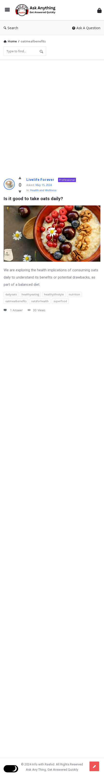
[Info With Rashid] (36, 10)
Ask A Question (88, 28)
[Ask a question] (94, 766)
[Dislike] (20, 191)
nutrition (74, 294)
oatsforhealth (40, 301)
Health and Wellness (43, 190)
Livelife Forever (40, 180)
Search (12, 28)
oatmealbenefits (15, 301)
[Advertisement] (52, 115)
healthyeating (30, 294)
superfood (60, 301)
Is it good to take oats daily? (33, 198)
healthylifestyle (54, 294)
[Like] (20, 177)
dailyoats (11, 294)
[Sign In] (99, 10)
